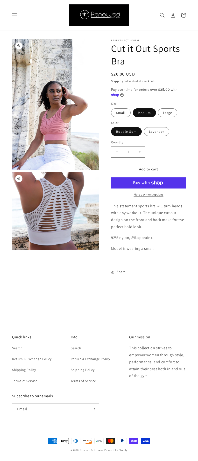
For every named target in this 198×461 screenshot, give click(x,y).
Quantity (117, 142)
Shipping (117, 81)
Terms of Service (24, 381)
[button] (14, 15)
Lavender (156, 131)
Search (17, 348)
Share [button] (121, 272)
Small (121, 113)
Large (167, 113)
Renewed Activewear (92, 450)
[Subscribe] (93, 409)
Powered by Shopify (115, 450)
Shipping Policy (24, 370)
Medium (144, 113)
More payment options (148, 194)
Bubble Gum (126, 131)
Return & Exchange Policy (31, 359)
